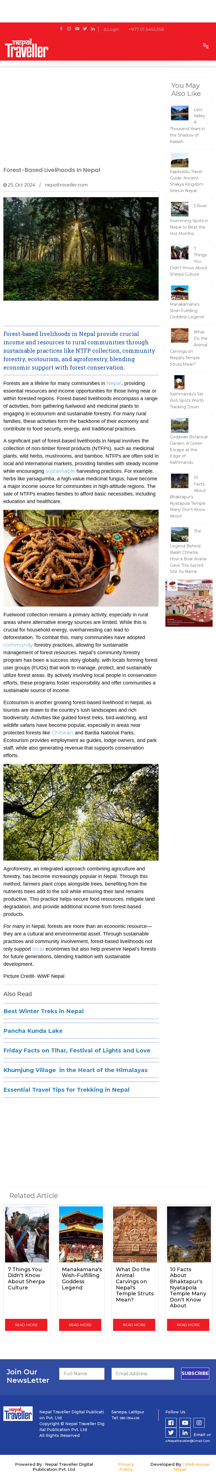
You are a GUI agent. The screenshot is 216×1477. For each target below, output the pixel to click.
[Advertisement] (81, 122)
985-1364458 (129, 1418)
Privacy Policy (126, 1467)
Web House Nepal (192, 1467)
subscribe (195, 1373)
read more (26, 1324)
